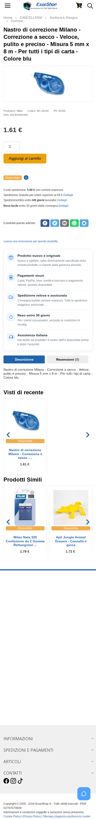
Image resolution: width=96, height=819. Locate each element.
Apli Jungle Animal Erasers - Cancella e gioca (71, 541)
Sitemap (48, 816)
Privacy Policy (32, 816)
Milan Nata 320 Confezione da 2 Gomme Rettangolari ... (25, 541)
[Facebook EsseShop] (6, 781)
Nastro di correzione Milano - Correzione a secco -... (25, 454)
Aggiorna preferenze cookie (72, 816)
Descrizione (24, 359)
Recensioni (67, 359)
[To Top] (85, 808)
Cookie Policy (12, 816)
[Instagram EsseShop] (13, 781)
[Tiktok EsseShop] (20, 781)
